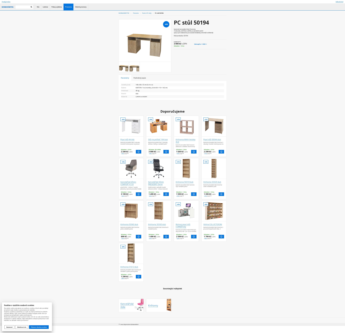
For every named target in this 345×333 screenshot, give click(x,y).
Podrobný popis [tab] (140, 78)
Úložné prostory (81, 7)
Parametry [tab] (125, 78)
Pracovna (68, 7)
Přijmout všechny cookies (39, 327)
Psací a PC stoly (146, 13)
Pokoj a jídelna (57, 7)
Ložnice (45, 7)
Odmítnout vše (21, 327)
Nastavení (9, 327)
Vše (38, 7)
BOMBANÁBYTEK (124, 13)
